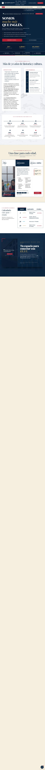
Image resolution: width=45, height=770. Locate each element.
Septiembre (30, 209)
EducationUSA (18, 4)
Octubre (39, 209)
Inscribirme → (40, 7)
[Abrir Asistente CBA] (42, 767)
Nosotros (19, 1)
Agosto (22, 209)
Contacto (22, 4)
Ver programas (32, 40)
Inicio (16, 1)
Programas (24, 1)
